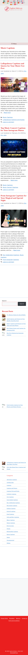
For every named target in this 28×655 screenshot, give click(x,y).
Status (8, 537)
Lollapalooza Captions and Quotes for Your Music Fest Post (12, 65)
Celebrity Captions (11, 494)
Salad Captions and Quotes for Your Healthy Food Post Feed (16, 319)
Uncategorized (10, 540)
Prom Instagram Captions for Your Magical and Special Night (13, 198)
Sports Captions (11, 534)
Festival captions (11, 511)
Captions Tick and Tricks (13, 491)
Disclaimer (12, 618)
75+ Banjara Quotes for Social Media (16, 315)
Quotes (8, 528)
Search (4, 301)
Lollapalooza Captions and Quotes (13, 120)
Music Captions (8, 117)
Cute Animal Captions (12, 499)
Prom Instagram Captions (11, 259)
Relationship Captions (12, 531)
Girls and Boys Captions (13, 517)
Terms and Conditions (14, 620)
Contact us (24, 618)
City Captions (10, 497)
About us (18, 618)
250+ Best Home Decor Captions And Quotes (16, 468)
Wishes (8, 543)
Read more (7, 112)
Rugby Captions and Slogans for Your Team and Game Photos (16, 324)
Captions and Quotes (12, 488)
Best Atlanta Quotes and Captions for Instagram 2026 (16, 329)
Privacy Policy (4, 618)
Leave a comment (8, 122)
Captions (9, 485)
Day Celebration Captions (11, 255)
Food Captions (10, 514)
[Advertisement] (14, 27)
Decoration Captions (12, 505)
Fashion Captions (11, 508)
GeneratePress (14, 652)
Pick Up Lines (10, 525)
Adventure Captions (12, 479)
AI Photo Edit (10, 482)
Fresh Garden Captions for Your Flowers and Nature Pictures (15, 405)
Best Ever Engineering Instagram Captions (15, 334)
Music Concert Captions (10, 187)
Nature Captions (11, 523)
